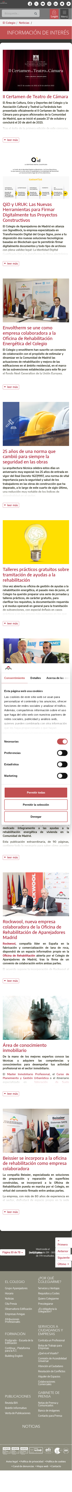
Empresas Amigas (15, 1314)
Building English (14, 1355)
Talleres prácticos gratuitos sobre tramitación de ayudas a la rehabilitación (36, 574)
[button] (12, 1252)
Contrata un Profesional (51, 1340)
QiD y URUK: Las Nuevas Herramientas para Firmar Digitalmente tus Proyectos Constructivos (30, 212)
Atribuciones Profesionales (12, 1320)
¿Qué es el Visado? (48, 1353)
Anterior (63, 1251)
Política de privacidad (31, 1461)
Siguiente (64, 1257)
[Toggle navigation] (64, 14)
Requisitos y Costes (48, 1293)
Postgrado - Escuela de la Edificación (19, 1341)
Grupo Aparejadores (16, 1288)
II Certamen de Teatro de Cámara (35, 96)
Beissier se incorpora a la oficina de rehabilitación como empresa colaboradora (35, 1163)
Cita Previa (11, 1303)
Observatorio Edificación (18, 1308)
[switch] (62, 753)
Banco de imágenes (49, 1410)
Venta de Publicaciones (17, 1413)
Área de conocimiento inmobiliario (25, 1047)
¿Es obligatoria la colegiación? (47, 1310)
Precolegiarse (45, 1303)
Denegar (36, 816)
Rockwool (9, 943)
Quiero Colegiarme (48, 1298)
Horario (9, 1293)
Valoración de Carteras (30, 1086)
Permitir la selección (36, 804)
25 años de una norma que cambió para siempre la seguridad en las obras (29, 456)
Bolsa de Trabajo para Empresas (50, 1347)
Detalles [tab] (35, 678)
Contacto (56, 1466)
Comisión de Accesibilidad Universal (52, 1360)
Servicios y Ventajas (48, 1288)
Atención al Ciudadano (50, 1366)
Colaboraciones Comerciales (46, 1383)
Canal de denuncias (23, 1466)
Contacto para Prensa (50, 1415)
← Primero (63, 1242)
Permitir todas (36, 792)
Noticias (9, 1298)
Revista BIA (11, 1402)
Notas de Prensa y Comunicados (48, 1404)
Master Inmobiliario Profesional (28, 1074)
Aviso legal (12, 1461)
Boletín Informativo (16, 1407)
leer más (13, 139)
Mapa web (42, 1466)
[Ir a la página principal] (3, 2)
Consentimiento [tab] (14, 678)
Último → (63, 1264)
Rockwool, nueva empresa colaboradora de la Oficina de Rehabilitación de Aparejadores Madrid (34, 929)
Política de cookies (56, 1461)
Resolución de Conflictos (51, 1371)
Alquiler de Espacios (49, 1376)
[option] (19, 1288)
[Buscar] (35, 13)
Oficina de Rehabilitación (19, 955)
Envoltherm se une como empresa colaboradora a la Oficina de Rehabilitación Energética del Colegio (29, 335)
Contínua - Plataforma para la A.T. (17, 1349)
